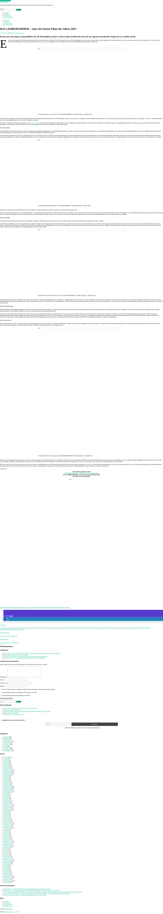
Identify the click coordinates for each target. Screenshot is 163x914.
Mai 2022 (6, 833)
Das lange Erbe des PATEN (38, 895)
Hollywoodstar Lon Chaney (10, 713)
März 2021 (6, 855)
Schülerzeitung (15, 629)
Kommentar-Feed (8, 904)
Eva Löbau (63, 628)
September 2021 (7, 845)
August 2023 (6, 810)
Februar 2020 (7, 873)
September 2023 (7, 809)
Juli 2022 (5, 830)
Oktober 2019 (7, 879)
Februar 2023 (7, 819)
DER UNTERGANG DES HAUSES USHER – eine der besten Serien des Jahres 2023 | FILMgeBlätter (31, 653)
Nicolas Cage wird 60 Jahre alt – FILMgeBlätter (16, 895)
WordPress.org (7, 906)
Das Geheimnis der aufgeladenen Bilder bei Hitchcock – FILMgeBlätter (22, 892)
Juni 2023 (6, 813)
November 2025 (7, 771)
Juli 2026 (5, 758)
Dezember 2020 (7, 859)
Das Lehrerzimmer (55, 628)
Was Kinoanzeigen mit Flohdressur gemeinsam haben (36, 889)
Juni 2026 (6, 760)
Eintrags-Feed (7, 903)
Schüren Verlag (7, 15)
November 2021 (7, 842)
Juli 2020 (5, 865)
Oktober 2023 (7, 807)
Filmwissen (3, 625)
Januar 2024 (6, 803)
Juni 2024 (6, 795)
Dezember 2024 (7, 786)
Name (2, 680)
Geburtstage (6, 744)
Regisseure (6, 747)
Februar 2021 (7, 856)
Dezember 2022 (7, 822)
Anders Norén (10, 912)
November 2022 (7, 824)
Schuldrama (7, 629)
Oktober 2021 (7, 844)
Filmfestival (6, 738)
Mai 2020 (6, 868)
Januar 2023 (6, 821)
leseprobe (135, 628)
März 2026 (6, 765)
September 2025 (7, 774)
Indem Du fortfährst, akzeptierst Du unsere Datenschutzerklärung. (82, 727)
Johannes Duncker (100, 628)
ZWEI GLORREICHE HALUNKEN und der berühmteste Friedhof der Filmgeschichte (27, 711)
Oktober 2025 (7, 772)
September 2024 (7, 790)
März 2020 (6, 871)
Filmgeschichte (7, 741)
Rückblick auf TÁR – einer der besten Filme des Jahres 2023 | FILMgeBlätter (24, 658)
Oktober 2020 (7, 862)
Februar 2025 (7, 783)
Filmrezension (85, 628)
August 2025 (6, 775)
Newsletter (6, 14)
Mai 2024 (6, 797)
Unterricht (21, 629)
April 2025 (6, 780)
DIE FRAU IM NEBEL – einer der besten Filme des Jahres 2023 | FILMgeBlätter (25, 656)
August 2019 (6, 882)
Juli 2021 (5, 848)
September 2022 (7, 827)
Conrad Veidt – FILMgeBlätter (11, 889)
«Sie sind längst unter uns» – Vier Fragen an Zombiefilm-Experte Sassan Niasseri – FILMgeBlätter (29, 893)
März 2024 (6, 800)
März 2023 (6, 818)
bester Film (16, 628)
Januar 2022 (6, 839)
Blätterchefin (11, 33)
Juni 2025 (6, 777)
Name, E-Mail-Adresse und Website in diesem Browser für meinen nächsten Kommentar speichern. (28, 689)
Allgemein (6, 737)
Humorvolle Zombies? (64, 893)
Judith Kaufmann (34, 123)
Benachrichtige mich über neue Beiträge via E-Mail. (16, 695)
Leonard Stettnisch (119, 628)
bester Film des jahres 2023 (26, 628)
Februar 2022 (7, 838)
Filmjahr (74, 628)
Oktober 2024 (7, 789)
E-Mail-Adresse (5, 683)
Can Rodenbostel (38, 628)
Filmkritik (79, 628)
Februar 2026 (7, 766)
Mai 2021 (6, 851)
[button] (8, 616)
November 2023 (7, 806)
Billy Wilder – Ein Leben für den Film (13, 714)
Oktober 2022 (7, 826)
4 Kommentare (20, 33)
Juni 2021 (6, 850)
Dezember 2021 (7, 841)
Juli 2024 (5, 793)
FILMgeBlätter (4, 2)
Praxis (5, 746)
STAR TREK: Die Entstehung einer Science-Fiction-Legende (20, 708)
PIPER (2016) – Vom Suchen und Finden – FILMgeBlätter (19, 890)
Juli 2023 (5, 812)
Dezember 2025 (7, 769)
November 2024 (7, 787)
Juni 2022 (6, 832)
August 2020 (6, 864)
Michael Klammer (142, 628)
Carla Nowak (46, 628)
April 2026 (6, 763)
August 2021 (6, 847)
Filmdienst (69, 628)
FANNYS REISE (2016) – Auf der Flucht (48, 890)
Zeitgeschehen (7, 750)
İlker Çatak (92, 628)
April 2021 (6, 853)
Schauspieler (6, 749)
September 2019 (7, 880)
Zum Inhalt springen (5, 0)
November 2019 (7, 877)
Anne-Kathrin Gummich (6, 628)
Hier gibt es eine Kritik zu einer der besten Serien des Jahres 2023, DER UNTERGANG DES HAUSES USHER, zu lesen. (35, 607)
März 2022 (6, 836)
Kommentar (3, 677)
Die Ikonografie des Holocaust (11, 710)
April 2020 (6, 870)
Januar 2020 (6, 874)
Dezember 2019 (7, 876)
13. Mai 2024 (3, 33)
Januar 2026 (6, 768)
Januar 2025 (6, 784)
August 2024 (6, 792)
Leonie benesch (128, 628)
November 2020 (7, 861)
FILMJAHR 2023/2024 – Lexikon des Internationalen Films (81, 473)
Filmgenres (6, 740)
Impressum (6, 12)
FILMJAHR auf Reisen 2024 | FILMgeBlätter (15, 655)
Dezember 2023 (7, 804)
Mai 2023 (6, 815)
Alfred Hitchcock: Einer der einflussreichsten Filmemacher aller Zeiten (63, 892)
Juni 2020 (6, 867)
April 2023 (6, 816)
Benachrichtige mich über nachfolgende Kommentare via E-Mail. (19, 692)
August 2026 (6, 757)
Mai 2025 (6, 778)
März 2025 (6, 781)
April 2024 (6, 798)
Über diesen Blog (8, 17)
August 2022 (6, 829)
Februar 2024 (7, 801)
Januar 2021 (6, 858)
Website (2, 686)
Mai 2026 (6, 761)
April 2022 (6, 835)
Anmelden (6, 901)
